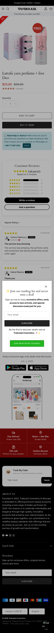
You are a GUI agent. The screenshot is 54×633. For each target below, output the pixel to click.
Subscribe (26, 323)
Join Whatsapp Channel (27, 343)
